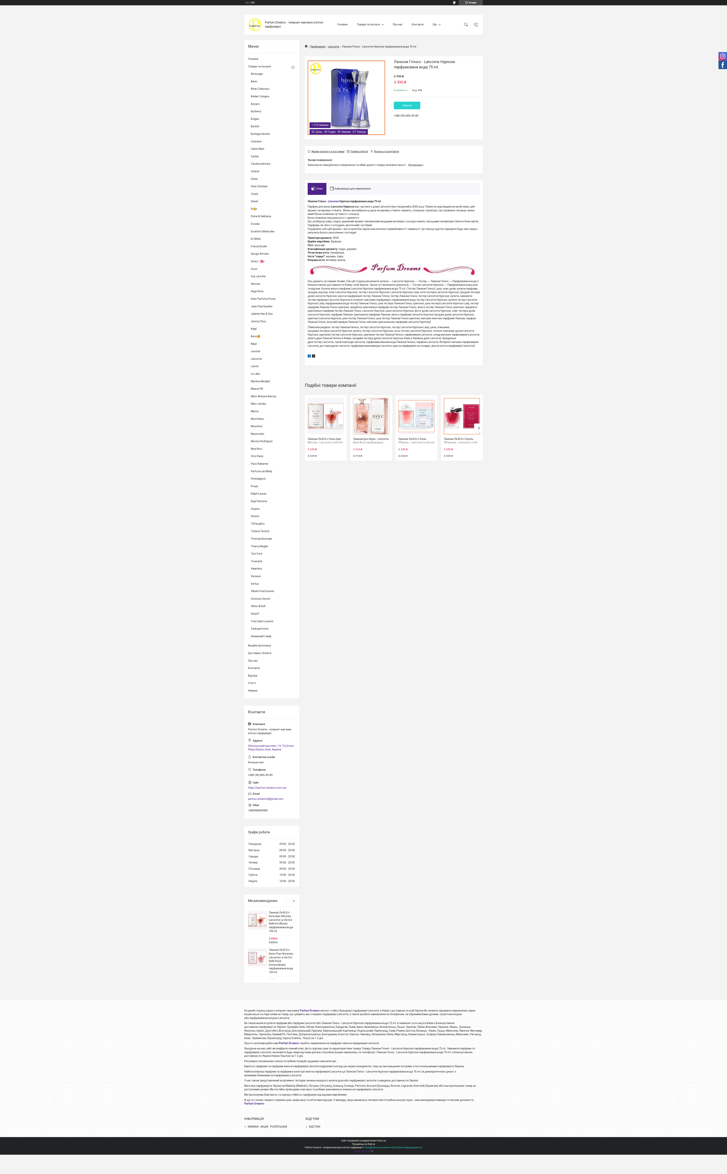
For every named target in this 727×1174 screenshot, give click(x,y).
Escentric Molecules (263, 231)
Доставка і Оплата (259, 653)
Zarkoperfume (259, 628)
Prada (254, 486)
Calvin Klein (257, 148)
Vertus (255, 583)
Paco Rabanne (259, 463)
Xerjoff (255, 613)
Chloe (254, 178)
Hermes (255, 283)
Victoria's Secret (260, 598)
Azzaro (255, 103)
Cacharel (256, 141)
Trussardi (256, 561)
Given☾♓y (257, 261)
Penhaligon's (258, 478)
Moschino (256, 426)
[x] (313, 356)
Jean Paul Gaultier (262, 306)
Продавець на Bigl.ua (363, 1144)
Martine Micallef (260, 381)
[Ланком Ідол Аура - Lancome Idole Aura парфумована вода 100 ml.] (371, 416)
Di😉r (254, 208)
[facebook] (309, 356)
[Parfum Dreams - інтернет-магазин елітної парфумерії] (255, 25)
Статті (252, 683)
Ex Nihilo (256, 238)
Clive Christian (259, 186)
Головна (342, 24)
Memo (255, 411)
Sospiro (255, 508)
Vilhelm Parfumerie (262, 591)
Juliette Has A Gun (262, 313)
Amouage (257, 73)
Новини (252, 690)
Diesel (254, 201)
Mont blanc (257, 418)
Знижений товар (261, 636)
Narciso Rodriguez (262, 441)
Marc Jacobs (258, 403)
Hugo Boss (257, 291)
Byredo (255, 126)
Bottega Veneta (260, 133)
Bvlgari (255, 118)
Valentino (256, 568)
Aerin (254, 81)
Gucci (254, 268)
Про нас (398, 24)
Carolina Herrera (260, 163)
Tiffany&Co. (258, 523)
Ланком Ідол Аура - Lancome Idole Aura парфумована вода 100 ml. (371, 442)
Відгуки (252, 675)
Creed (254, 193)
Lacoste (255, 351)
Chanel (255, 171)
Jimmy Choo (258, 321)
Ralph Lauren (259, 493)
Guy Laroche (258, 276)
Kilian (254, 343)
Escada (255, 223)
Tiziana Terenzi (260, 531)
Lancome (333, 46)
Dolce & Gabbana (261, 216)
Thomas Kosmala (261, 538)
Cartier (255, 156)
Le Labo (255, 373)
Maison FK (257, 388)
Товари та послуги (368, 24)
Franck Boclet (259, 246)
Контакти (418, 24)
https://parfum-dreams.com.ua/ (267, 787)
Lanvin (255, 366)
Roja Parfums (259, 501)
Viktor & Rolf (258, 606)
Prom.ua (381, 1140)
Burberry (256, 111)
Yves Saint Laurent (262, 621)
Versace (256, 576)
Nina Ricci (256, 448)
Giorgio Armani (260, 253)
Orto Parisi (257, 456)
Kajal (254, 328)
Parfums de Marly (261, 471)
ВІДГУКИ (314, 1126)
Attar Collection (260, 88)
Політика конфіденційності (407, 1147)
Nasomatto (257, 433)
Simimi (255, 516)
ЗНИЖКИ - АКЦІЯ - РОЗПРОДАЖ (267, 1126)
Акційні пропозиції (259, 645)
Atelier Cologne (260, 96)
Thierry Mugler (259, 546)
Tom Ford (256, 553)
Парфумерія (317, 46)
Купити (407, 105)
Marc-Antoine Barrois (263, 396)
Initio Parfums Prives (263, 298)
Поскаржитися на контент (378, 1147)
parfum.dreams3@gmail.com (265, 798)
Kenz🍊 (255, 336)
